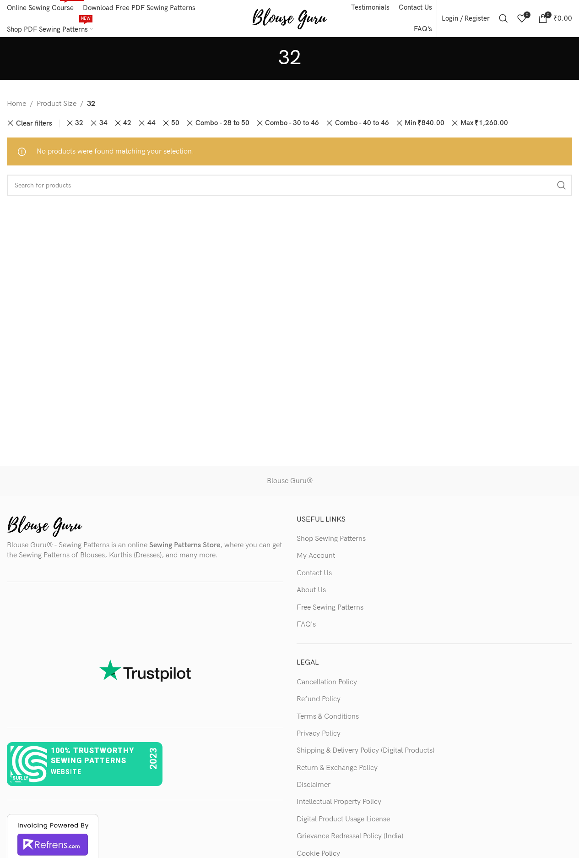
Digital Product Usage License (343, 819)
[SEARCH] (561, 185)
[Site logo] (289, 18)
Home (16, 103)
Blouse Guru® (290, 481)
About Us (311, 590)
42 (127, 123)
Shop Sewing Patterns (331, 538)
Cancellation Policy (327, 682)
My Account (316, 555)
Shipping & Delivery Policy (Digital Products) (365, 750)
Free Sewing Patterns (330, 607)
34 (103, 123)
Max (484, 123)
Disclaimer (313, 785)
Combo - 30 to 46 (292, 123)
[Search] (503, 18)
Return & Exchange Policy (337, 768)
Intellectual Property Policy (339, 802)
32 (79, 123)
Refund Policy (319, 699)
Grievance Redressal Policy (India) (350, 836)
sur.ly (20, 778)
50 (175, 123)
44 (151, 123)
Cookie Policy (318, 853)
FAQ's (306, 624)
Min (424, 123)
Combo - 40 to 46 (362, 123)
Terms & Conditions (328, 716)
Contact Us (314, 573)
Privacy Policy (319, 733)
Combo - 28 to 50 (222, 123)
